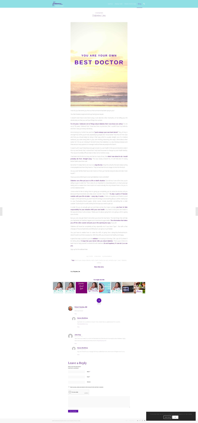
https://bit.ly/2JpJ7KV (101, 340)
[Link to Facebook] (140, 420)
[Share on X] (71, 271)
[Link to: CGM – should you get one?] (128, 287)
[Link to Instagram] (142, 420)
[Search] (144, 4)
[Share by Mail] (79, 271)
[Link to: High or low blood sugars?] (93, 287)
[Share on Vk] (76, 271)
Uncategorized (99, 13)
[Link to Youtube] (144, 420)
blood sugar (78, 260)
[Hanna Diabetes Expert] (57, 4)
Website (88, 381)
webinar (99, 262)
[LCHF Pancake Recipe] (1, 211)
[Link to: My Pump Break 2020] (104, 287)
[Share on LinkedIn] (74, 271)
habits (93, 260)
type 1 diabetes (122, 260)
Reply (76, 313)
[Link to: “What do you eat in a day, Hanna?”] (139, 287)
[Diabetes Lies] (99, 64)
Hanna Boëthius (108, 256)
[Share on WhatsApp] (72, 271)
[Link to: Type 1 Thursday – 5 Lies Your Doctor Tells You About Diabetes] (116, 287)
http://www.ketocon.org (82, 324)
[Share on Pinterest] (73, 271)
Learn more (167, 417)
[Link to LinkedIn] (138, 420)
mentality (111, 260)
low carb (105, 260)
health (97, 260)
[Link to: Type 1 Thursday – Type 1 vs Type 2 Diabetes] (58, 287)
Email (88, 376)
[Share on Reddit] (78, 271)
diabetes (88, 260)
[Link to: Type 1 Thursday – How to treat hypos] (70, 287)
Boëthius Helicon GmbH (75, 420)
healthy (101, 260)
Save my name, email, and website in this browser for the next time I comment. (86, 387)
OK (175, 417)
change (84, 260)
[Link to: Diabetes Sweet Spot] (81, 287)
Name (88, 371)
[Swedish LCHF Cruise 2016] (197, 211)
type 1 (115, 260)
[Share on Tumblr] (75, 271)
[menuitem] (110, 4)
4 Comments (97, 256)
